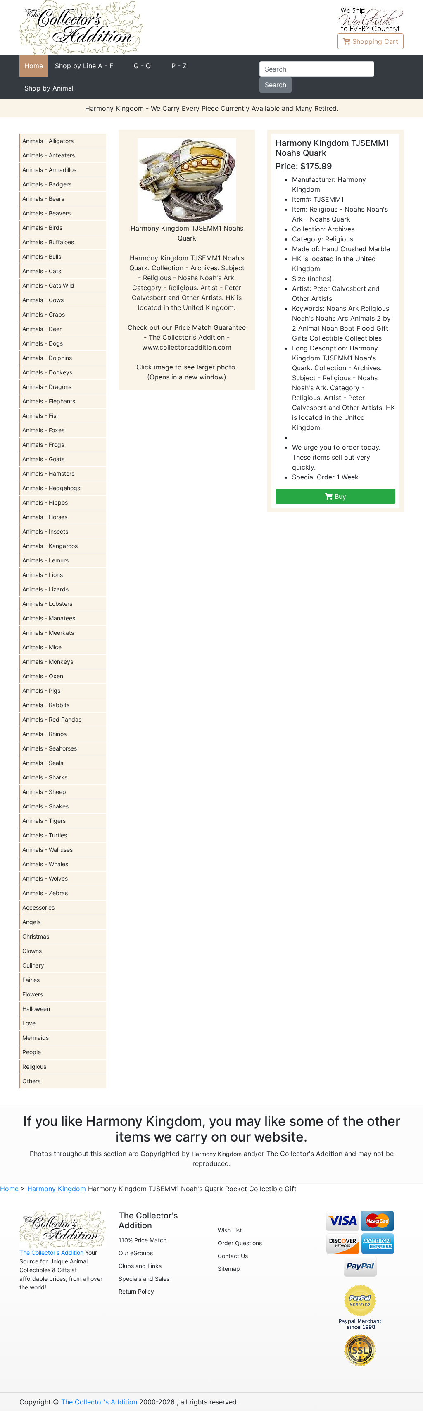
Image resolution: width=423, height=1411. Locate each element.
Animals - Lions (42, 574)
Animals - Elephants (48, 401)
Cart (375, 41)
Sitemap (229, 1268)
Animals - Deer (42, 328)
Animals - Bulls (41, 256)
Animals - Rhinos (44, 733)
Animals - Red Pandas (51, 719)
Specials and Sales (144, 1278)
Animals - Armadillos (49, 169)
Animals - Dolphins (47, 357)
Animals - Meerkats (48, 632)
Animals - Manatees (48, 618)
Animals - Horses (44, 516)
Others (31, 1080)
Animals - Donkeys (47, 372)
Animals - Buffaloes (48, 241)
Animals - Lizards (45, 589)
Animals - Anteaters (48, 155)
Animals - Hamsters (48, 473)
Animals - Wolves (45, 878)
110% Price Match (142, 1240)
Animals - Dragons (46, 386)
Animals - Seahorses (49, 748)
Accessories (38, 907)
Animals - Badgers (46, 184)
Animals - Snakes (45, 806)
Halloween (36, 1008)
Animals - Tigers (44, 820)
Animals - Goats (43, 458)
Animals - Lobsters (47, 603)
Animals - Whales (45, 864)
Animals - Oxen (42, 675)
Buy (339, 496)
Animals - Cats (41, 270)
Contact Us (233, 1255)
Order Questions (240, 1243)
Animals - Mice (42, 647)
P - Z (179, 66)
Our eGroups (136, 1252)
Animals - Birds (42, 227)
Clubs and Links (140, 1265)
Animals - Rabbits (45, 704)
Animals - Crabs (43, 314)
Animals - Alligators (48, 140)
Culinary (33, 965)
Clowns (32, 950)
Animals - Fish (40, 415)
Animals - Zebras (45, 892)
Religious (34, 1066)
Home (33, 66)
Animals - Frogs (43, 444)
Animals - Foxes (43, 430)
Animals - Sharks (44, 777)
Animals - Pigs (41, 690)
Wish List (230, 1230)
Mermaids (35, 1037)
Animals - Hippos (45, 502)
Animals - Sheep (44, 791)
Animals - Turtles (44, 835)
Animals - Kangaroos (50, 545)
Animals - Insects (45, 531)
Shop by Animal (49, 88)
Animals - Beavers (46, 213)
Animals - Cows (43, 299)
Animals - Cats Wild (48, 285)
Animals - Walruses (47, 849)
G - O (142, 66)
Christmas (35, 936)
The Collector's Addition (51, 1252)
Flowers (32, 994)
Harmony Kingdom (217, 1153)
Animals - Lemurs (45, 560)
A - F (84, 66)
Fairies (31, 979)
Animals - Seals (42, 762)
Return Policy (136, 1291)
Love (29, 1023)
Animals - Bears (43, 198)
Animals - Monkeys (47, 661)
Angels (31, 921)
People (31, 1052)
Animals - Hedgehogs (51, 487)
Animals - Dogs (42, 343)
